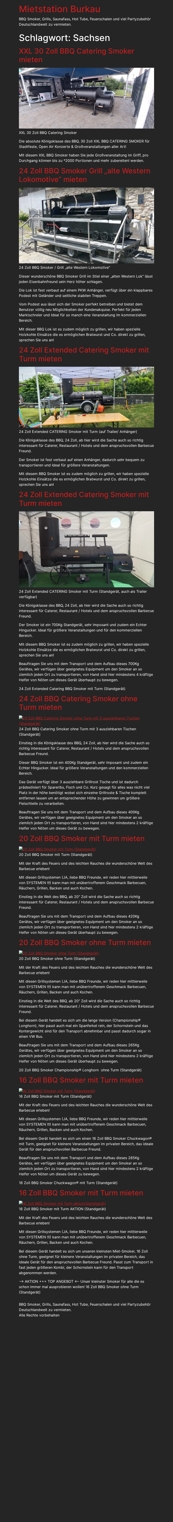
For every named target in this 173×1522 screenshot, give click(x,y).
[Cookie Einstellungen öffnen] (10, 1516)
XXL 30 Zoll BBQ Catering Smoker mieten (76, 55)
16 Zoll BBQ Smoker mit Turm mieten (81, 1080)
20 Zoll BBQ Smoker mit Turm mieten (82, 838)
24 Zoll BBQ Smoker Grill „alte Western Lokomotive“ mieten (84, 175)
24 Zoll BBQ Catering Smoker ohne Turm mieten (78, 703)
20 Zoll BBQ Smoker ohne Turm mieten (85, 942)
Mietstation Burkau (59, 8)
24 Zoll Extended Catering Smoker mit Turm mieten (84, 354)
